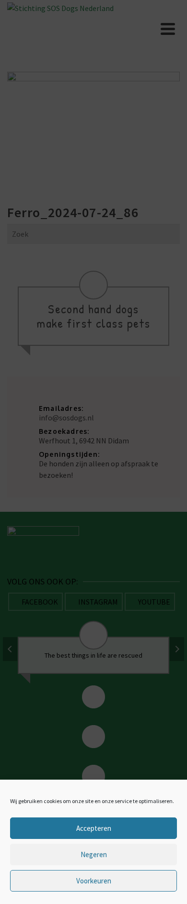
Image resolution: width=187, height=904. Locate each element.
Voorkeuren (93, 880)
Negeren (94, 854)
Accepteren (93, 828)
